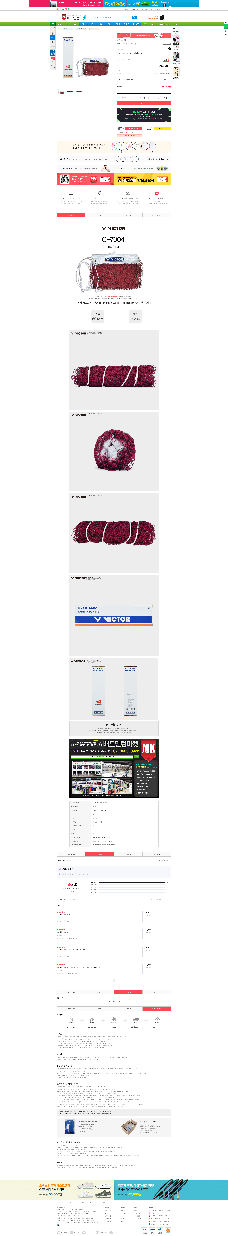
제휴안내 (107, 1207)
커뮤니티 (166, 9)
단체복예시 (108, 1218)
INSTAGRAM (103, 1232)
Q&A (120, 1216)
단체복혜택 (108, 1216)
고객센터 (159, 9)
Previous (175, 34)
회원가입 (132, 9)
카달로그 (121, 1221)
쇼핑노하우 (108, 1221)
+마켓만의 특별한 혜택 (129, 135)
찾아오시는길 (101, 1202)
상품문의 (128, 215)
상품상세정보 (71, 215)
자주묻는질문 (122, 1213)
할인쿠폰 (107, 1213)
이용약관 (68, 1202)
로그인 (126, 9)
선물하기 (145, 98)
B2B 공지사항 (137, 1218)
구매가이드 (137, 1213)
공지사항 (136, 1210)
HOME (58, 28)
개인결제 (152, 9)
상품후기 (99, 215)
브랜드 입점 (108, 1210)
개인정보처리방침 (79, 1202)
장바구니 (139, 9)
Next (177, 34)
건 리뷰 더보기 (167, 44)
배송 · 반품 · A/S (156, 215)
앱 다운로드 (64, 1232)
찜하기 (127, 98)
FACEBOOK (90, 1232)
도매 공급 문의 (138, 1216)
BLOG (115, 1232)
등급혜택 (121, 1210)
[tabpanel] (114, 147)
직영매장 (91, 1202)
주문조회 (146, 9)
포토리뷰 (121, 1218)
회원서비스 (122, 1207)
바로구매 (144, 103)
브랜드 (120, 49)
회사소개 (59, 1202)
